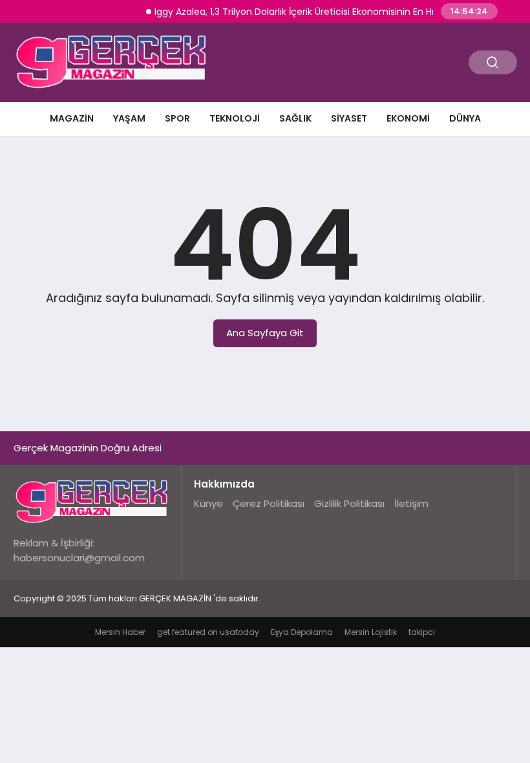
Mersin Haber (120, 632)
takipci (421, 632)
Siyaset (349, 118)
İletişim (411, 503)
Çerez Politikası (268, 503)
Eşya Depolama (302, 632)
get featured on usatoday (208, 632)
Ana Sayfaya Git (265, 332)
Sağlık (295, 118)
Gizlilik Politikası (349, 503)
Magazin (72, 118)
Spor (177, 118)
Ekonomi (408, 118)
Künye (208, 503)
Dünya (465, 118)
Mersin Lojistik (370, 632)
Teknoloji (234, 118)
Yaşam (129, 118)
